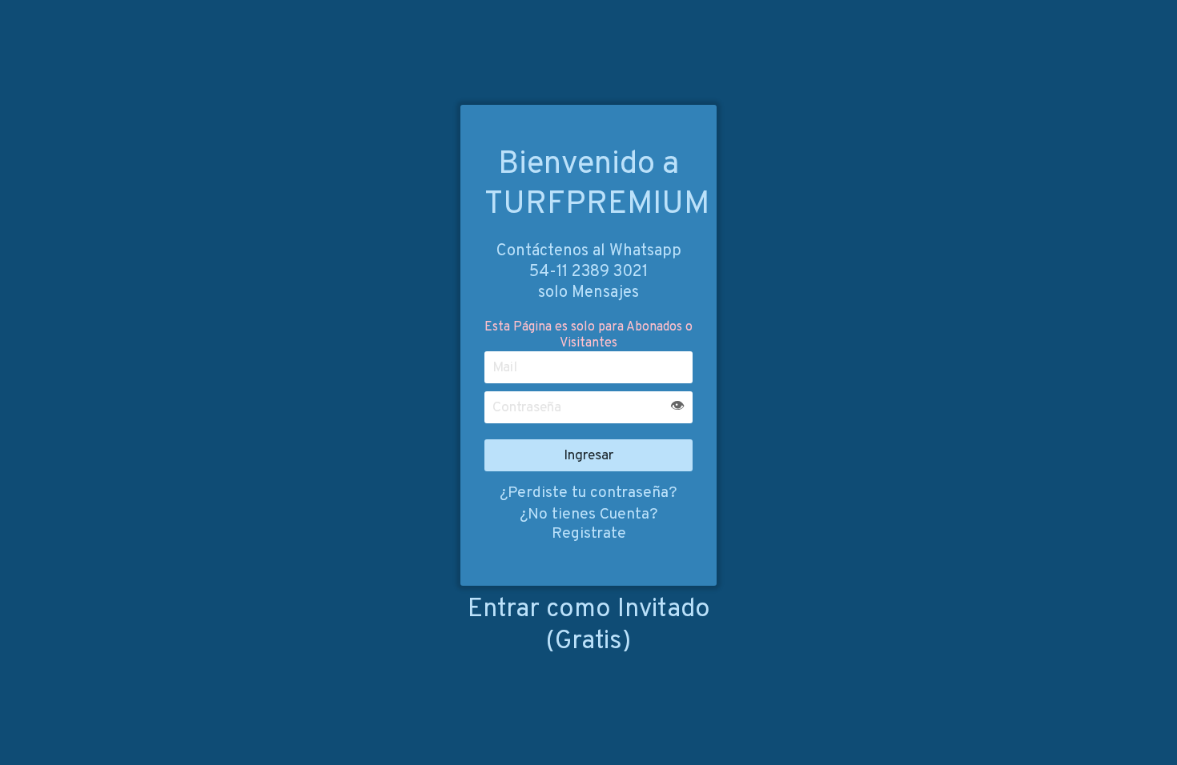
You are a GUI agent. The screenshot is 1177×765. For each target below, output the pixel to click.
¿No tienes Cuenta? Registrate (589, 524)
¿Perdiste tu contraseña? (588, 493)
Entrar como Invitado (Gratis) (589, 626)
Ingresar (588, 456)
